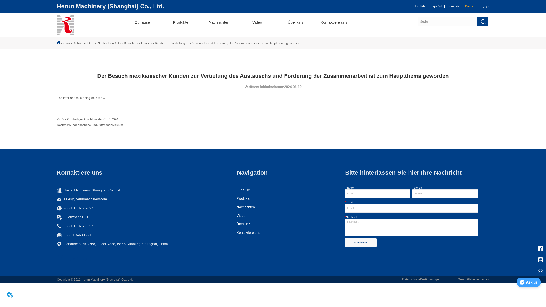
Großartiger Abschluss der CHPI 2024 (92, 119)
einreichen (360, 242)
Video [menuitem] (257, 22)
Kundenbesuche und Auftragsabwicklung (96, 124)
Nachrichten (85, 43)
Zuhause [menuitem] (142, 22)
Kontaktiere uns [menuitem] (334, 22)
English (420, 6)
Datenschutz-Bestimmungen (421, 279)
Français (453, 6)
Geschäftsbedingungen (473, 279)
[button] (181, 22)
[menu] (270, 22)
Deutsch (470, 6)
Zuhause (67, 43)
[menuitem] (180, 22)
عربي (485, 6)
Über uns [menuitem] (295, 22)
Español (436, 6)
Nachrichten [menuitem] (219, 22)
